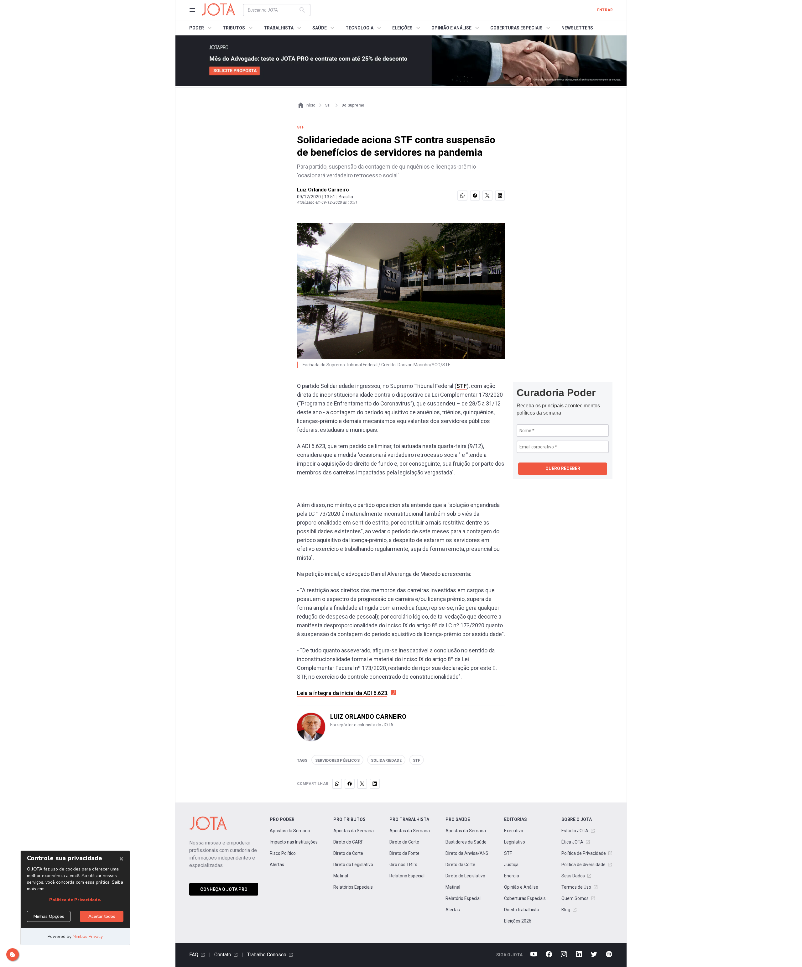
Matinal (340, 875)
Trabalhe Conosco (266, 955)
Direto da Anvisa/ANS (466, 853)
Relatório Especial (406, 875)
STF (461, 386)
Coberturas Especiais (525, 898)
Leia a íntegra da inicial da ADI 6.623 (342, 693)
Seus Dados (573, 875)
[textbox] (273, 10)
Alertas (277, 864)
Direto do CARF (348, 841)
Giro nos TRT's (403, 864)
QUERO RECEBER (562, 468)
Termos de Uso (576, 887)
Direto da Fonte (404, 853)
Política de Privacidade (583, 853)
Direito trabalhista (521, 909)
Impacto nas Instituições (294, 841)
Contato (222, 955)
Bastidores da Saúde (466, 841)
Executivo (513, 830)
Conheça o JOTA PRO (223, 889)
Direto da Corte (348, 853)
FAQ (193, 955)
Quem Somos (575, 898)
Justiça (511, 864)
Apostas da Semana (290, 830)
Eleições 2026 (517, 920)
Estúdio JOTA (574, 830)
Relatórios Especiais (353, 887)
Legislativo (514, 841)
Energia (511, 875)
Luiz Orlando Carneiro (323, 190)
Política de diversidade (583, 864)
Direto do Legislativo (353, 864)
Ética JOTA (572, 841)
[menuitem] (201, 27)
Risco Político (283, 853)
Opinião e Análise (521, 887)
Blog (565, 909)
